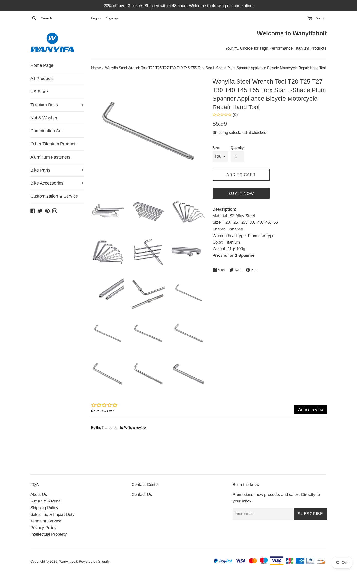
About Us (38, 494)
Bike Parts (57, 170)
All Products (42, 78)
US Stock (39, 91)
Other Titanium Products (53, 143)
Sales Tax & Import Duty (52, 514)
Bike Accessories (57, 183)
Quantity (237, 148)
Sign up (112, 18)
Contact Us (142, 494)
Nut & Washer (43, 117)
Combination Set (46, 130)
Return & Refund (45, 501)
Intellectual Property (48, 534)
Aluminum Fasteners (50, 157)
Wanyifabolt (68, 561)
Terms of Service (45, 521)
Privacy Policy (43, 527)
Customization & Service (54, 196)
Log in (96, 18)
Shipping (220, 133)
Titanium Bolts (57, 104)
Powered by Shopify (94, 561)
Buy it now (241, 194)
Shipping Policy (44, 507)
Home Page (41, 65)
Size (215, 148)
